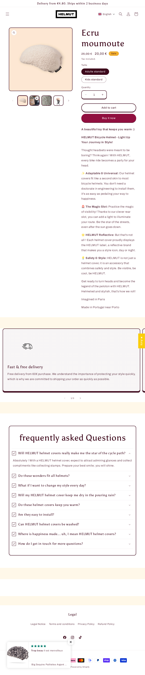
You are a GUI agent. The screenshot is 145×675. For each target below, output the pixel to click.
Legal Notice (38, 624)
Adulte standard (95, 71)
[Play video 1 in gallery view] (35, 100)
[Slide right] (68, 100)
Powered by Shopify (80, 667)
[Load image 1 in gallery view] (23, 100)
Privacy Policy (86, 624)
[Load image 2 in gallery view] (46, 100)
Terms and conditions (62, 624)
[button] (7, 14)
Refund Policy (106, 624)
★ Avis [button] (141, 340)
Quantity (86, 87)
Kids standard (94, 79)
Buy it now (109, 118)
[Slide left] (13, 100)
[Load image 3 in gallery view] (58, 100)
